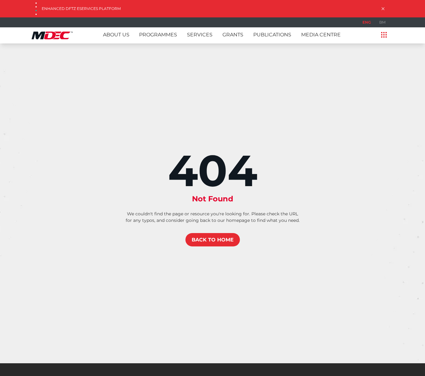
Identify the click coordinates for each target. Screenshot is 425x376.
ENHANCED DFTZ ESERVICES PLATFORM (81, 8)
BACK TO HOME (213, 240)
